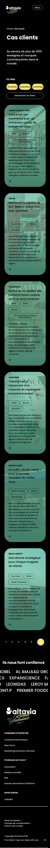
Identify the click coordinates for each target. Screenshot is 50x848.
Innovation (10, 766)
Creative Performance (16, 739)
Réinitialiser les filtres (25, 95)
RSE (6, 777)
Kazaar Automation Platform (19, 783)
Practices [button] (12, 86)
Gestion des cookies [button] (13, 826)
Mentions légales (12, 820)
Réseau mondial (12, 772)
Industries (25, 86)
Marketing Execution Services (19, 751)
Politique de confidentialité (16, 823)
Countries (38, 86)
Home (10, 28)
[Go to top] (45, 840)
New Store (9, 745)
